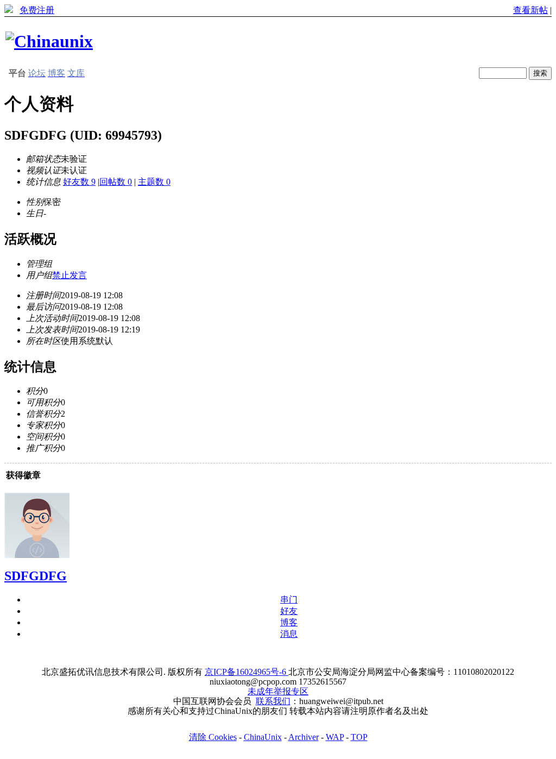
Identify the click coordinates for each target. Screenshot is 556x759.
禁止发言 (69, 275)
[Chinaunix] (49, 41)
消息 (289, 633)
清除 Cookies (213, 737)
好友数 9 (79, 181)
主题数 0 (154, 181)
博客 (289, 622)
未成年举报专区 (278, 691)
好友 (289, 611)
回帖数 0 (115, 181)
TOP (359, 737)
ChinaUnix (263, 737)
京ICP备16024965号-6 (246, 671)
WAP (335, 737)
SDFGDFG (35, 576)
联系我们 (273, 701)
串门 (289, 599)
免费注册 (37, 10)
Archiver (303, 737)
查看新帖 (530, 10)
